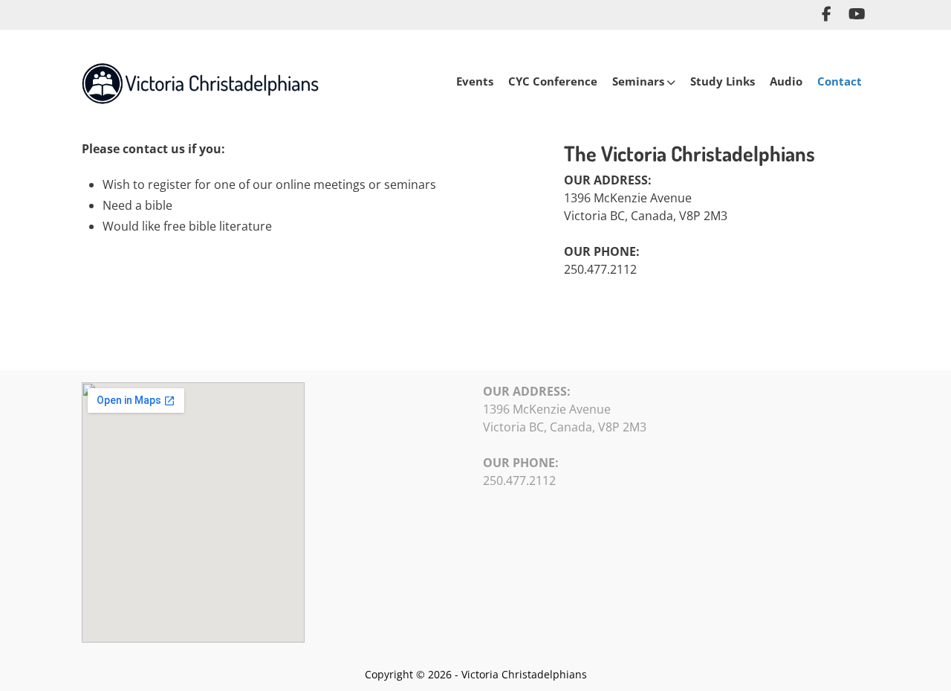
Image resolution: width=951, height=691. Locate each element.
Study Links (722, 81)
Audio (786, 81)
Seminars (638, 81)
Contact (839, 81)
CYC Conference (552, 81)
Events (474, 81)
